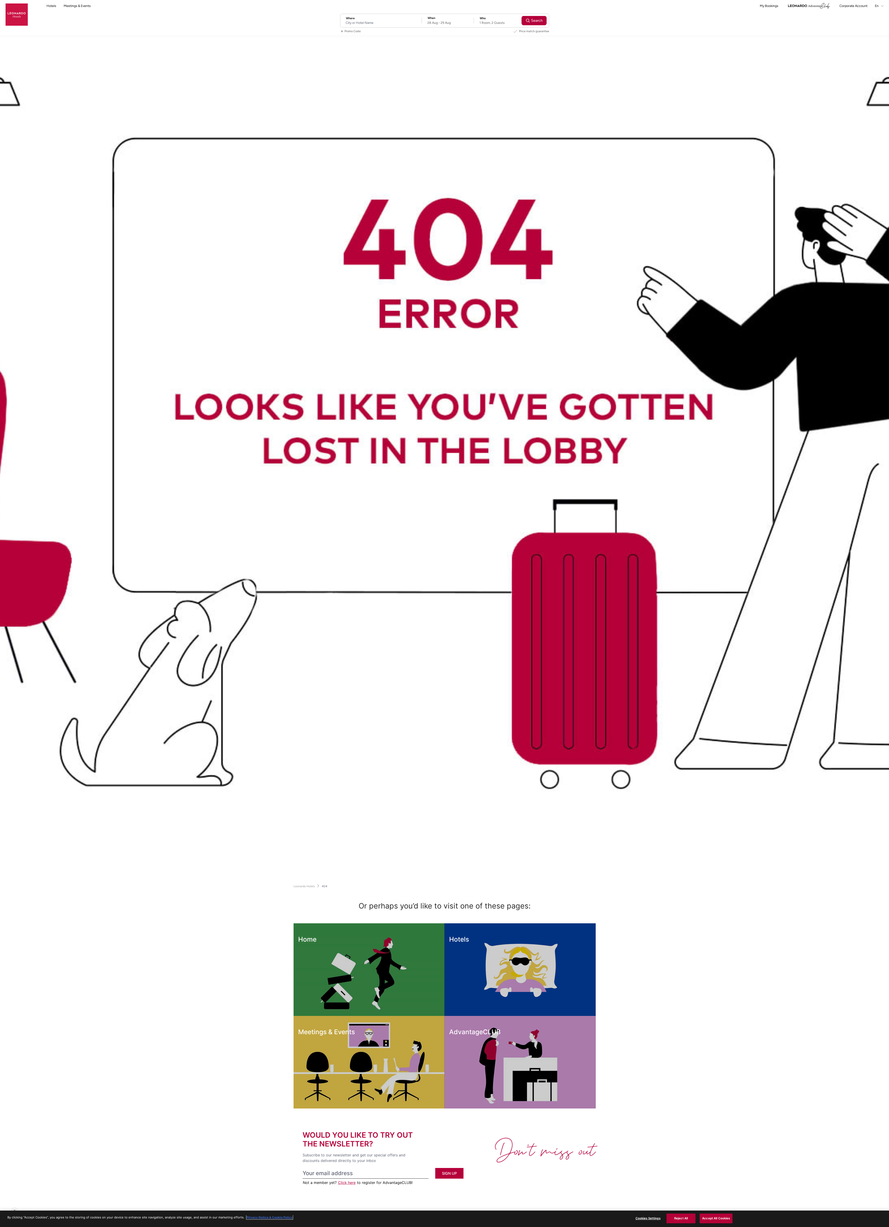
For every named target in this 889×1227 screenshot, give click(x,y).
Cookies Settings (647, 1218)
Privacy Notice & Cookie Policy (270, 1217)
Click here (347, 1182)
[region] (444, 1219)
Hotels (51, 6)
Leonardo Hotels (304, 886)
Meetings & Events (77, 6)
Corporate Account (853, 6)
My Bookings (769, 6)
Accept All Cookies (716, 1218)
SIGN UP (449, 1173)
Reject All (681, 1218)
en (877, 6)
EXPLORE (316, 1006)
